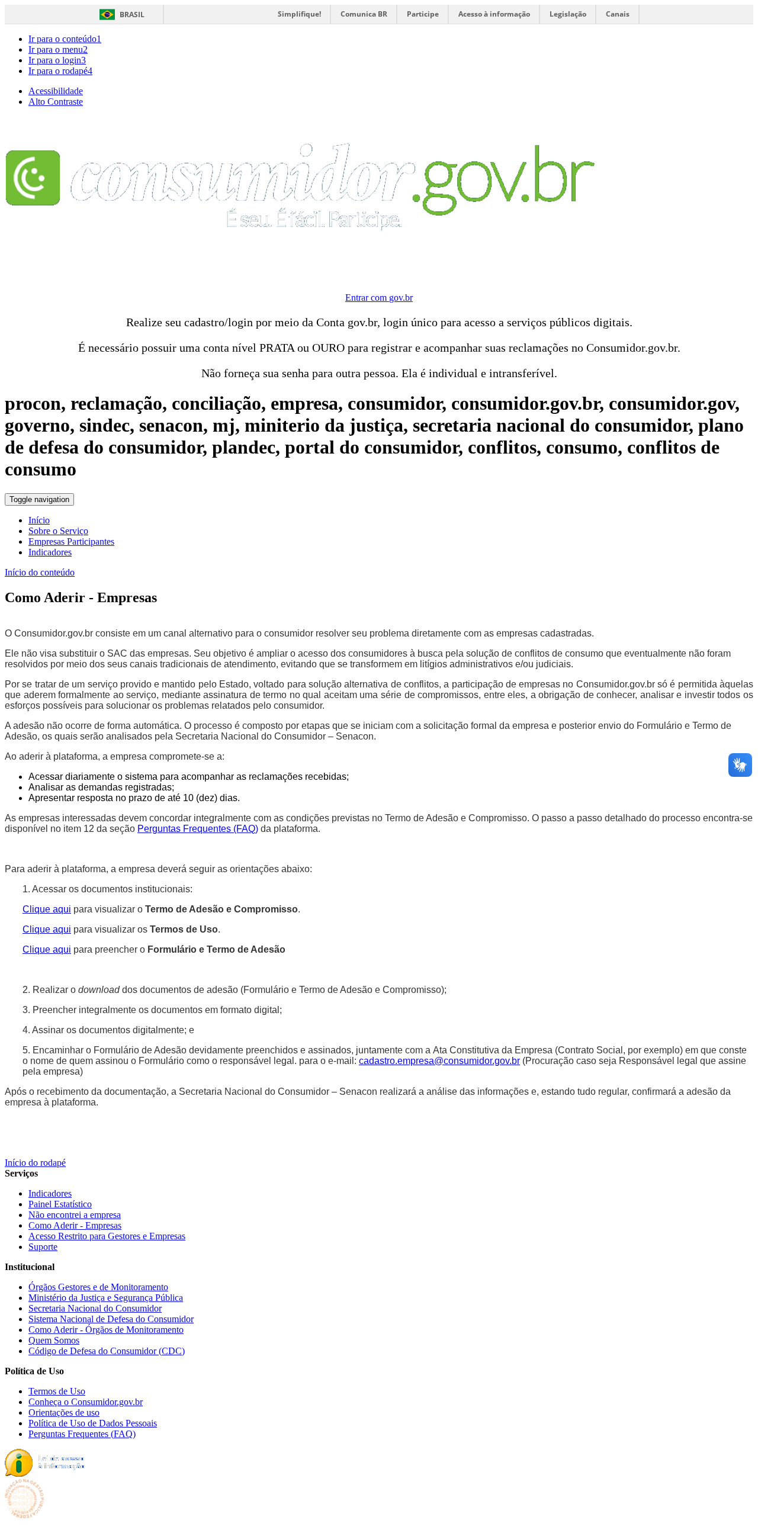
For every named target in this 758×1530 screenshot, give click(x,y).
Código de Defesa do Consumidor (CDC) (106, 1351)
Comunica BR (364, 14)
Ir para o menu (58, 49)
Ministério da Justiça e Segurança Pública (105, 1298)
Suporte (42, 1247)
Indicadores (50, 552)
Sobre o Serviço (58, 531)
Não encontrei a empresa (74, 1215)
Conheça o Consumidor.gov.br (85, 1402)
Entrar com (379, 297)
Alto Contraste (55, 102)
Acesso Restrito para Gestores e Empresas (106, 1236)
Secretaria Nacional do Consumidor (95, 1308)
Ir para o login (57, 60)
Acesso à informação (494, 14)
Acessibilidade (55, 91)
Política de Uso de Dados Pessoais (92, 1423)
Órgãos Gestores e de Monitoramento (98, 1287)
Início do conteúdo (40, 572)
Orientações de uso (63, 1412)
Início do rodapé (35, 1163)
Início (39, 520)
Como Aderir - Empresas (74, 1225)
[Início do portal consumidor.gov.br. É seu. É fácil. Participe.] (301, 270)
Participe (423, 14)
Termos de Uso (56, 1391)
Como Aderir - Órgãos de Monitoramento (106, 1330)
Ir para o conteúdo (64, 39)
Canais (617, 14)
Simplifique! (299, 14)
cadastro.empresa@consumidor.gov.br (439, 1061)
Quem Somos (53, 1340)
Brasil (132, 14)
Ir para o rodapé (60, 71)
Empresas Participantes (71, 541)
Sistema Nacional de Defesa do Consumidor (111, 1319)
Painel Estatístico (60, 1204)
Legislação (568, 14)
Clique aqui (47, 909)
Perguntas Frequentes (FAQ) (197, 829)
